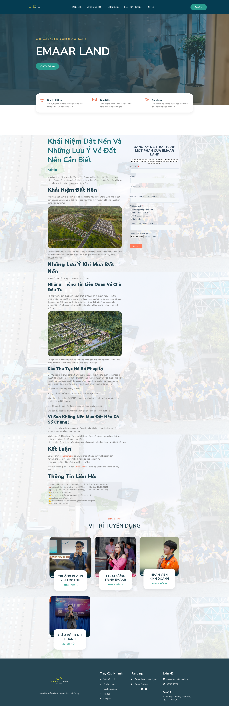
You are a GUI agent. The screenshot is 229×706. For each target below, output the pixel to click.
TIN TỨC (150, 7)
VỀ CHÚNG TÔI (94, 7)
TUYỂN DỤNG (112, 7)
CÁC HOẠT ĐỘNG (132, 7)
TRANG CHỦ (76, 7)
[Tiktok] (150, 689)
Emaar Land (68, 456)
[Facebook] (142, 689)
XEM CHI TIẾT (69, 585)
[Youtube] (146, 689)
